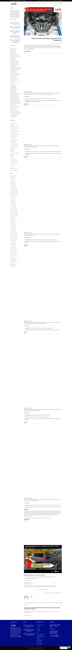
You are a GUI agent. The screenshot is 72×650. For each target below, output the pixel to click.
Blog (46, 0)
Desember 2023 (13, 232)
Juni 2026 (12, 179)
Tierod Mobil (12, 162)
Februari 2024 (12, 228)
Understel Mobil (13, 170)
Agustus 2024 (12, 217)
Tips (11, 164)
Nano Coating (12, 136)
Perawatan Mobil (13, 143)
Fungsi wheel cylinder (14, 85)
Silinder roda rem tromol (14, 110)
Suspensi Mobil (12, 160)
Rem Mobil (12, 147)
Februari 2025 (12, 206)
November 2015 (13, 258)
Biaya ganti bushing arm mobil (15, 64)
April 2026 (12, 183)
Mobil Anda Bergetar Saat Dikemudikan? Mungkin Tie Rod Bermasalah (16, 32)
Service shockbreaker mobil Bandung (14, 107)
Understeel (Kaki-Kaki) (41, 634)
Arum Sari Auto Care (13, 48)
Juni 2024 (12, 221)
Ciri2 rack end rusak (13, 72)
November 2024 (13, 211)
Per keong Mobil (17, 101)
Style (11, 157)
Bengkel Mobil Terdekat (14, 62)
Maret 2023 (12, 247)
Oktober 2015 (12, 260)
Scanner (11, 149)
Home (21, 3)
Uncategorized (12, 168)
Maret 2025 (12, 204)
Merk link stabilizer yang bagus (15, 98)
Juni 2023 (12, 241)
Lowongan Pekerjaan (13, 134)
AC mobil (11, 123)
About (39, 0)
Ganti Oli (38, 628)
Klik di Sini (25, 521)
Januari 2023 (12, 251)
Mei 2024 (12, 223)
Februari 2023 (12, 249)
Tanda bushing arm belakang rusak (15, 113)
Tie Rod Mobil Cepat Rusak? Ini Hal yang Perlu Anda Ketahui (16, 23)
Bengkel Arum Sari (13, 53)
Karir (36, 3)
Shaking (11, 151)
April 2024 (12, 224)
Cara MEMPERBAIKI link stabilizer (15, 67)
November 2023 (13, 234)
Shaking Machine (39, 640)
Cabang (39, 3)
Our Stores (43, 0)
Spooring (11, 155)
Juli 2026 (11, 177)
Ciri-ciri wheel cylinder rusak (14, 70)
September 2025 (13, 192)
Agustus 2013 (12, 266)
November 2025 (13, 191)
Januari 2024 (12, 230)
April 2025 (12, 202)
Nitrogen (38, 638)
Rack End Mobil (13, 145)
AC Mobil (38, 630)
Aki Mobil (12, 125)
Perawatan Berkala (40, 625)
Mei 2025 (12, 200)
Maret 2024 (12, 226)
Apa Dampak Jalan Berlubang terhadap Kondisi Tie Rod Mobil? (17, 36)
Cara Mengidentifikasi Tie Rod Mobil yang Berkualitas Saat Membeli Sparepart (16, 41)
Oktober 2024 (12, 213)
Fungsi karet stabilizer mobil (14, 78)
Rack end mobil (13, 103)
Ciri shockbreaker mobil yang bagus (15, 73)
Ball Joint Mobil (13, 128)
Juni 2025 (12, 198)
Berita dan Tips (12, 130)
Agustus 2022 (12, 255)
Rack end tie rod (18, 103)
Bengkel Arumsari (13, 51)
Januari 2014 (12, 262)
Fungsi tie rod (12, 84)
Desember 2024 (13, 209)
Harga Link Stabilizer (13, 87)
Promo (33, 3)
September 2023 (13, 238)
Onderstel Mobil (13, 140)
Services (29, 3)
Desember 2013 (13, 264)
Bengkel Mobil (12, 59)
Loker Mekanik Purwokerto (14, 95)
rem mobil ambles (13, 104)
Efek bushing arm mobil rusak (15, 75)
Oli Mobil (12, 138)
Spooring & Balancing (40, 636)
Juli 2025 (11, 196)
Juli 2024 (11, 219)
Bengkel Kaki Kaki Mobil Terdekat (15, 56)
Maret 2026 (12, 185)
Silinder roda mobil (13, 108)
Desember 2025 (13, 189)
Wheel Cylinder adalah (14, 115)
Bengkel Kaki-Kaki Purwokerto (15, 54)
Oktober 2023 (12, 236)
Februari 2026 (12, 187)
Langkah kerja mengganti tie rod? (15, 93)
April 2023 (12, 245)
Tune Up (11, 166)
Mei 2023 (12, 243)
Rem (37, 632)
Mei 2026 (12, 181)
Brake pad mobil (13, 65)
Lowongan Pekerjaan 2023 (14, 96)
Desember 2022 (13, 253)
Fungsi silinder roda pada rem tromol (15, 82)
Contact (49, 0)
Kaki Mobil (12, 132)
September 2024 (13, 215)
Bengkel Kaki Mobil (13, 57)
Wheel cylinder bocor (13, 116)
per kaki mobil (12, 101)
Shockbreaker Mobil (13, 153)
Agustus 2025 (12, 194)
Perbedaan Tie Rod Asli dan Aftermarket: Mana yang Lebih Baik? (17, 27)
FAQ (51, 0)
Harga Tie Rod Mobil (13, 90)
